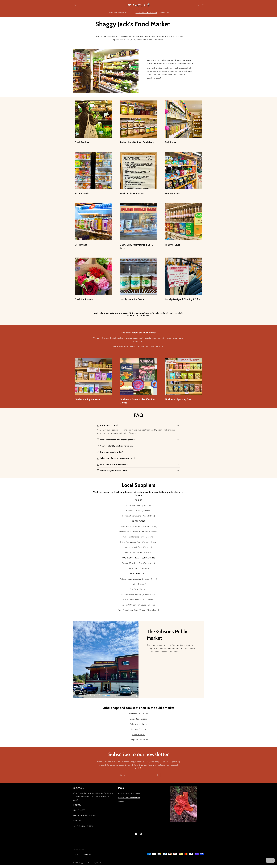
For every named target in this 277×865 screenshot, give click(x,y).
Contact (121, 801)
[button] (75, 5)
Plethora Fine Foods (138, 713)
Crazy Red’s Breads (138, 719)
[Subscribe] (157, 775)
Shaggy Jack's (83, 863)
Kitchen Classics (138, 729)
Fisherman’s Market (138, 724)
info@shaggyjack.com (83, 826)
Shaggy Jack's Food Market (129, 797)
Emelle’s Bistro (138, 734)
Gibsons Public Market (170, 651)
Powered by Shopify (94, 863)
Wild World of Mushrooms (129, 793)
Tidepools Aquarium (138, 739)
